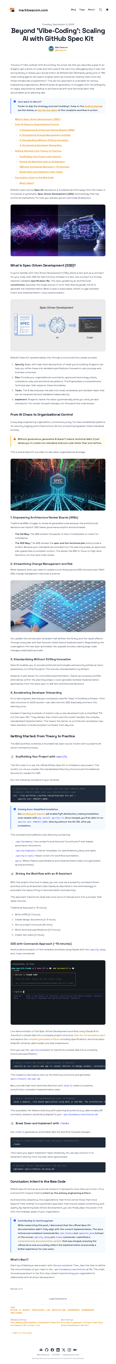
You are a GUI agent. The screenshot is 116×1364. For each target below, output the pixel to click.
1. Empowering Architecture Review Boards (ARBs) (47, 130)
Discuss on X (16, 1289)
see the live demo (47, 110)
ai (20, 1310)
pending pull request (33, 813)
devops (26, 1310)
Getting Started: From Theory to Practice (38, 150)
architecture (59, 1310)
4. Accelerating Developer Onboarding (41, 145)
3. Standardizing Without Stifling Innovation (44, 140)
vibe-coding (16, 1313)
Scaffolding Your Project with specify (40, 156)
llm (48, 1310)
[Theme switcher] (107, 9)
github (13, 1310)
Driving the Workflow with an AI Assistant (42, 161)
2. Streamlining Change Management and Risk (45, 135)
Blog (73, 9)
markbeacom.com (71, 1354)
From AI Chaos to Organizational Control (37, 124)
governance (73, 1310)
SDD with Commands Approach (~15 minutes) (44, 166)
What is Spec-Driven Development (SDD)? (38, 119)
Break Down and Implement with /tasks (41, 171)
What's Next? (27, 183)
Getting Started (93, 106)
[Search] (100, 9)
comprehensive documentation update (40, 1241)
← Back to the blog (21, 1332)
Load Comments (58, 1298)
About (91, 9)
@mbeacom (60, 50)
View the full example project (89, 1035)
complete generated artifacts (44, 1039)
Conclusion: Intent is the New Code (34, 177)
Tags (82, 9)
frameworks (87, 1310)
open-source (38, 1310)
